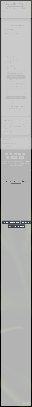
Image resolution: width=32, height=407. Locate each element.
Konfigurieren (25, 222)
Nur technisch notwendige (11, 222)
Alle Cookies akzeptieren (16, 226)
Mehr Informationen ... (16, 183)
